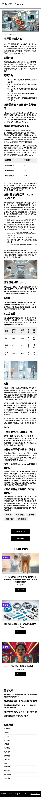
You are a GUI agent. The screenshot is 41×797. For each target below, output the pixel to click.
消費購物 (7, 748)
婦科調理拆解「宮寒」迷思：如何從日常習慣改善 (20, 712)
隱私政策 (7, 778)
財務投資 (7, 760)
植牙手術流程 (20, 515)
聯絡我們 (7, 771)
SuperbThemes (35, 794)
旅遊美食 (7, 756)
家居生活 (7, 733)
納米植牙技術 (22, 519)
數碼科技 (7, 744)
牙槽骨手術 (31, 515)
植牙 (23, 46)
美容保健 (8, 515)
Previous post (20, 531)
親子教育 (7, 740)
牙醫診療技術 (10, 519)
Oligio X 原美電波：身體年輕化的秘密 (18, 666)
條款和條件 (7, 774)
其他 (5, 764)
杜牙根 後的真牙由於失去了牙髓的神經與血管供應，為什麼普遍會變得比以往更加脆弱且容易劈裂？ (20, 579)
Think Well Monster (13, 4)
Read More (20, 590)
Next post (20, 539)
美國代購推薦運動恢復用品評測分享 (16, 716)
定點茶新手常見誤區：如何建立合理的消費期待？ (20, 701)
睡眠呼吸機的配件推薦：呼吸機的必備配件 (20, 624)
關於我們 (7, 767)
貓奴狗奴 (7, 736)
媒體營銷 (7, 729)
